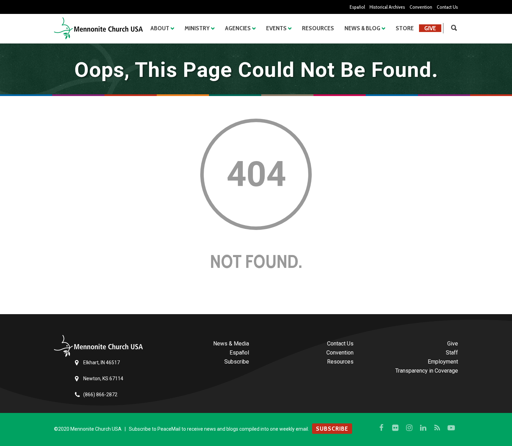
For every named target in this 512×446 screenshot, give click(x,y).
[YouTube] (451, 428)
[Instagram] (409, 428)
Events (276, 28)
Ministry (197, 28)
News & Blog (362, 28)
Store (405, 28)
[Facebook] (381, 428)
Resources (318, 28)
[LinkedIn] (423, 428)
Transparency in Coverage (426, 370)
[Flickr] (395, 428)
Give (430, 28)
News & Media (231, 343)
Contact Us (447, 7)
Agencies (238, 28)
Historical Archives (387, 7)
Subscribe (236, 361)
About (159, 28)
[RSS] (437, 428)
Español (357, 7)
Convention (421, 7)
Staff (452, 352)
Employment (443, 361)
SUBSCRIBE (332, 428)
